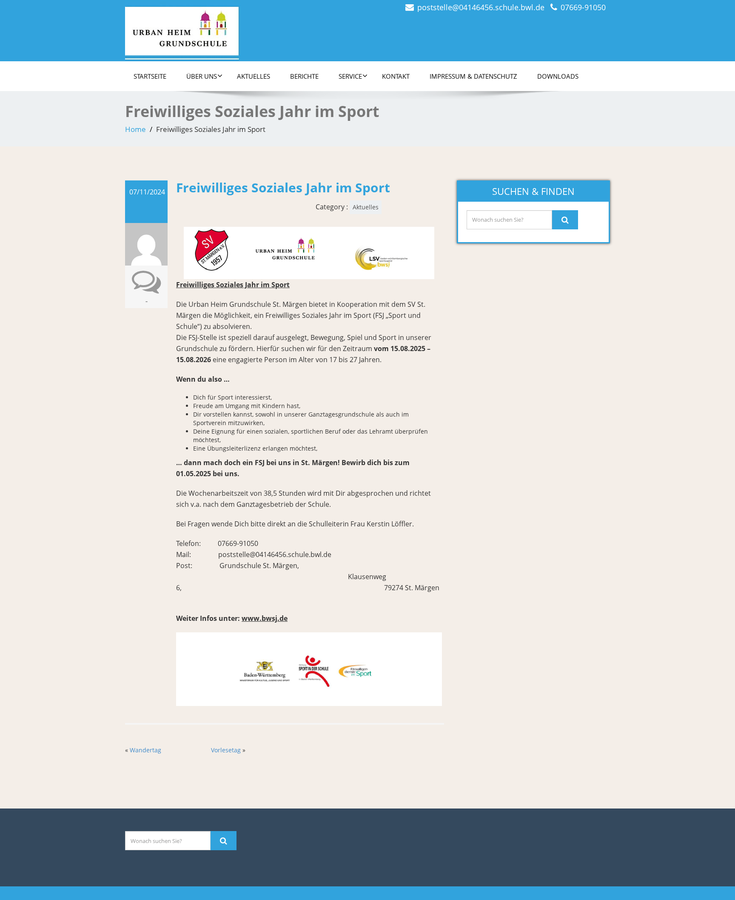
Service (350, 76)
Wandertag (145, 750)
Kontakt (396, 76)
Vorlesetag (226, 750)
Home (135, 129)
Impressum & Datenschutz (473, 76)
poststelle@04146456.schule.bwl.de (480, 7)
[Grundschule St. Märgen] (183, 28)
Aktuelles (253, 76)
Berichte (304, 76)
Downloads (557, 76)
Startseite (150, 76)
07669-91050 (583, 7)
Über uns (201, 76)
